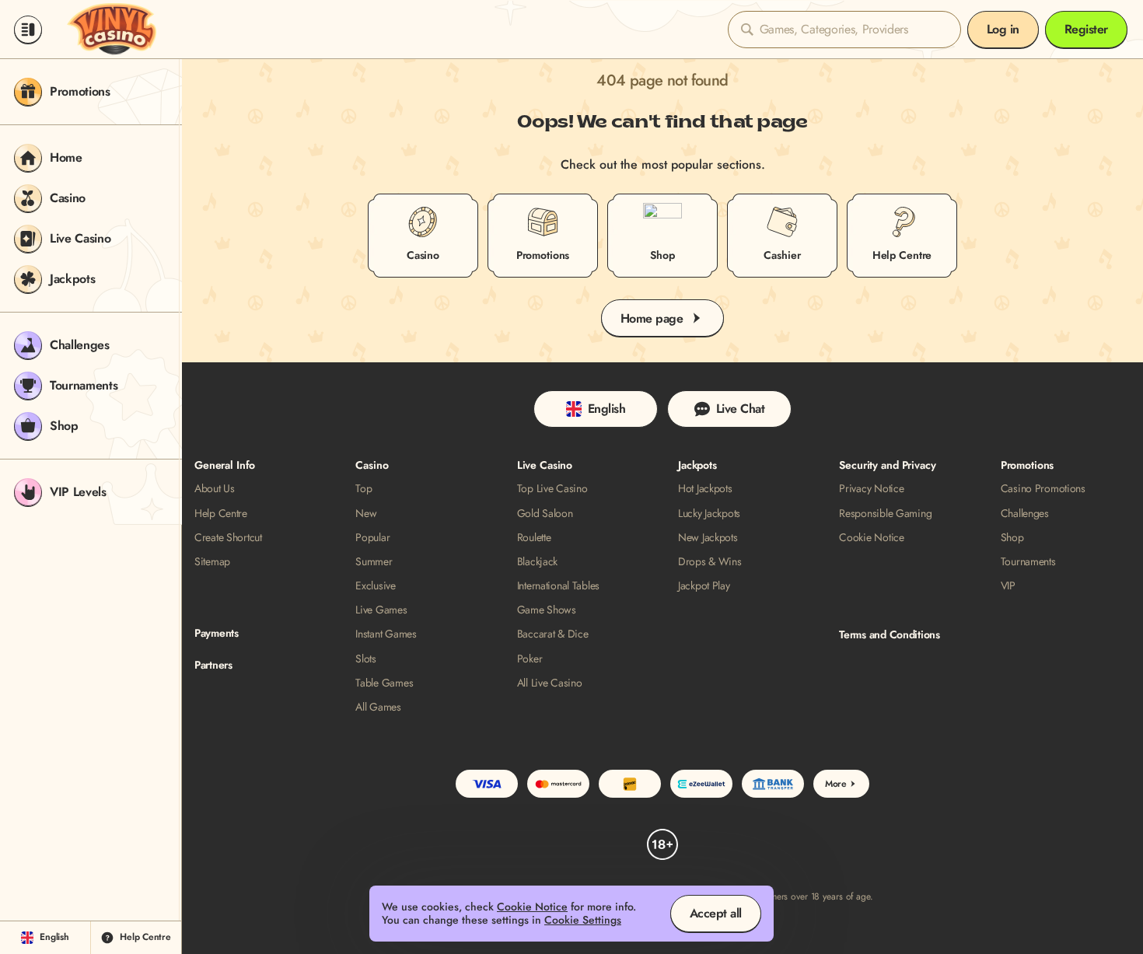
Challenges (1025, 513)
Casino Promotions (1043, 488)
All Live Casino (549, 683)
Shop (1012, 537)
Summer (373, 561)
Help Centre (220, 513)
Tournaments (1028, 561)
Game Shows (546, 610)
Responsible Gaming (885, 513)
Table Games (384, 683)
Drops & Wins (710, 561)
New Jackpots (708, 537)
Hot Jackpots (705, 488)
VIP (1008, 585)
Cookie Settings (582, 920)
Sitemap (212, 561)
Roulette (534, 537)
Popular (372, 537)
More (836, 784)
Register (1086, 29)
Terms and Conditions (889, 634)
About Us (214, 488)
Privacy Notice (871, 488)
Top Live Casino (552, 488)
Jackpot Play (704, 585)
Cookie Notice (871, 537)
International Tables (558, 585)
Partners (213, 665)
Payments (216, 633)
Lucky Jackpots (709, 513)
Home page (651, 318)
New (365, 513)
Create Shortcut (228, 537)
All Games (377, 707)
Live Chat (740, 409)
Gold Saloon (545, 513)
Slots (365, 659)
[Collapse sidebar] (28, 30)
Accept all (716, 913)
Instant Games (385, 634)
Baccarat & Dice (553, 634)
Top (363, 488)
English (607, 409)
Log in (1003, 29)
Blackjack (537, 561)
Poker (530, 659)
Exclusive (375, 585)
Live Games (381, 610)
